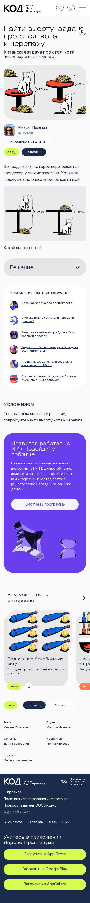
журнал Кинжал (17, 812)
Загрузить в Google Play (45, 869)
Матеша (60, 705)
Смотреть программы (45, 504)
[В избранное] (82, 31)
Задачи (32, 152)
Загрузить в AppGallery (45, 884)
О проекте (13, 792)
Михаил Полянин (16, 727)
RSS (65, 822)
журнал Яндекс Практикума (34, 8)
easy (12, 152)
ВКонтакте (13, 822)
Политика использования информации (36, 799)
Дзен (53, 822)
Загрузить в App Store (45, 854)
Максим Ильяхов (59, 727)
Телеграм (35, 822)
